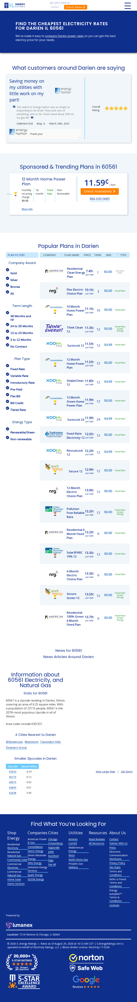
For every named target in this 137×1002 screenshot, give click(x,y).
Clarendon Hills (50, 742)
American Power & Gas (37, 840)
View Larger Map (105, 771)
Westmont (32, 742)
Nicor (71, 855)
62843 (12, 787)
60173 (12, 777)
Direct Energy (35, 851)
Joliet (51, 851)
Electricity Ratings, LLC (46, 947)
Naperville (54, 847)
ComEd (72, 843)
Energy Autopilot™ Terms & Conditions (115, 896)
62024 (12, 771)
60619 (12, 782)
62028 (12, 793)
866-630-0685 (100, 199)
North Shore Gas (78, 859)
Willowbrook (14, 742)
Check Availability (98, 191)
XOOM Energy (36, 879)
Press (112, 847)
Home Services (16, 883)
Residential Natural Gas (14, 853)
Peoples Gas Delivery (75, 865)
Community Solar (17, 859)
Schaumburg (55, 843)
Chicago (52, 839)
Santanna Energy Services (37, 869)
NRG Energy (35, 863)
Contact (113, 839)
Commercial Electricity (14, 865)
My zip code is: (60, 2)
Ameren (73, 839)
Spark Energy (35, 875)
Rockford (53, 856)
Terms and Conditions (115, 873)
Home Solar (14, 879)
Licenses (114, 905)
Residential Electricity (13, 846)
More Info (27, 209)
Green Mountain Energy (37, 857)
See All (52, 864)
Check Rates (74, 7)
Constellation (35, 847)
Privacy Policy (117, 863)
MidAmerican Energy (76, 849)
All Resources (96, 843)
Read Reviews (97, 839)
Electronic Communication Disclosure (118, 855)
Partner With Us (118, 843)
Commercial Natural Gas (14, 873)
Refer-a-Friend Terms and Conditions (117, 883)
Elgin (51, 860)
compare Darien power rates (64, 36)
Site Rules (115, 867)
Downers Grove (16, 748)
